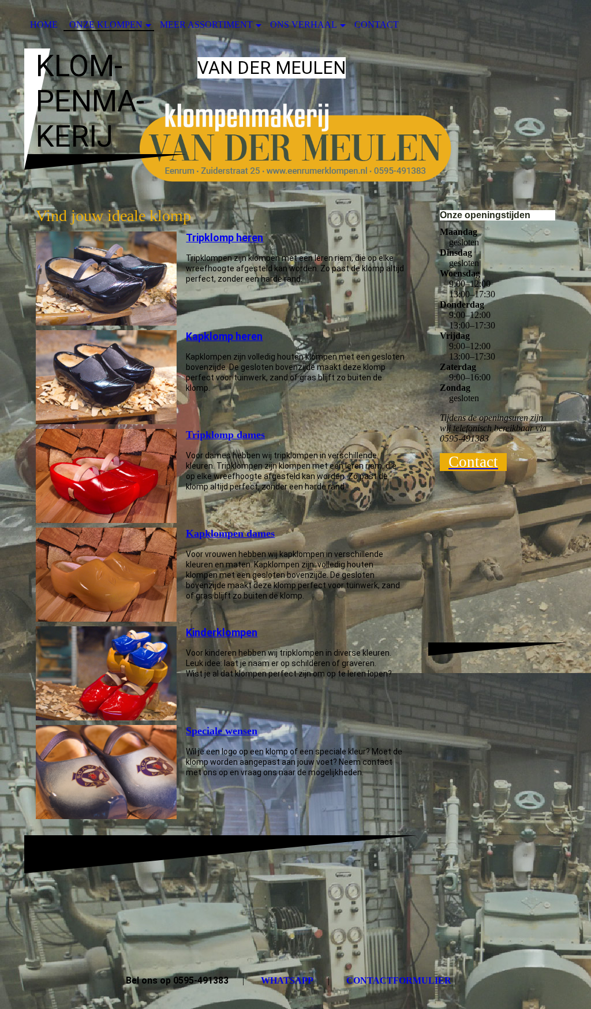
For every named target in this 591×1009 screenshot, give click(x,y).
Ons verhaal (303, 24)
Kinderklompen (221, 632)
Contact (376, 24)
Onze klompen (106, 24)
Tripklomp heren (224, 237)
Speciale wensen (221, 731)
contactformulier (398, 980)
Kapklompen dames (230, 533)
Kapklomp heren (224, 336)
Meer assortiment (206, 24)
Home (44, 24)
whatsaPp (287, 980)
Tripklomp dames (225, 434)
